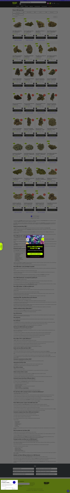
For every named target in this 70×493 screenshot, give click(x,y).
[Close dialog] (43, 236)
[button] (1, 246)
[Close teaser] (2, 242)
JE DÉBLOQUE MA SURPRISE (35, 253)
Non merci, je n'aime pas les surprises (35, 256)
